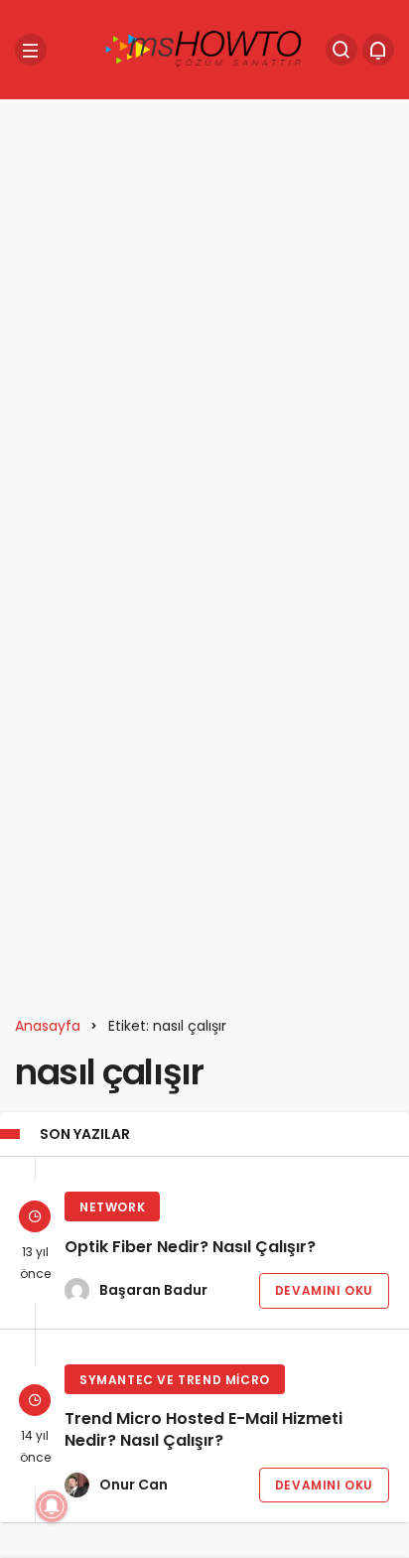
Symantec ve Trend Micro (174, 1379)
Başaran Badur (153, 1290)
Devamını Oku (324, 1290)
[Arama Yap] (341, 50)
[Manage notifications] (52, 1506)
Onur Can (133, 1484)
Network (112, 1207)
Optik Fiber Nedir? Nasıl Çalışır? (190, 1246)
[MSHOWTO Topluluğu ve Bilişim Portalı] (204, 48)
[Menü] (31, 50)
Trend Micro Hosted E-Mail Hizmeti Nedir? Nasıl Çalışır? (203, 1430)
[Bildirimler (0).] (378, 50)
